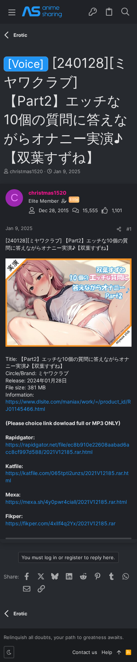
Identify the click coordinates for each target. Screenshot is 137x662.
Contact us (84, 652)
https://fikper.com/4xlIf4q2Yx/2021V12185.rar (60, 523)
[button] (12, 11)
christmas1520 (26, 171)
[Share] (119, 229)
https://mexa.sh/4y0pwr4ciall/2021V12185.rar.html (66, 502)
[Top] (118, 652)
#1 (129, 229)
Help (107, 652)
